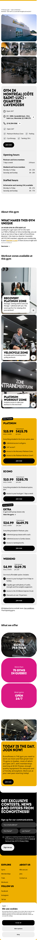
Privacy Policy (24, 841)
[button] (5, 906)
